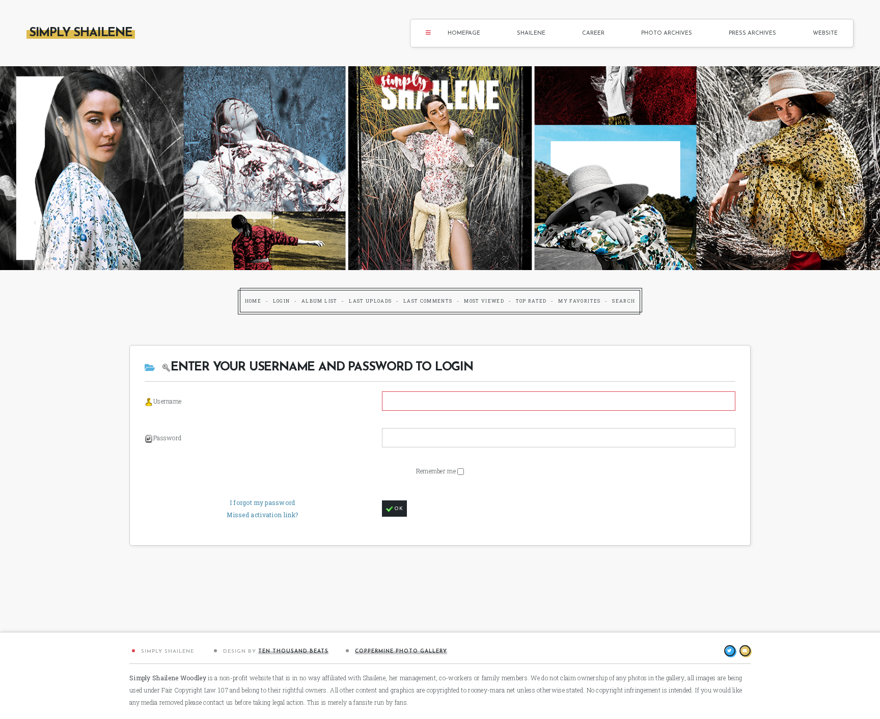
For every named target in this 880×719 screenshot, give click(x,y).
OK (398, 509)
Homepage (464, 33)
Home (253, 301)
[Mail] (745, 650)
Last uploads (370, 301)
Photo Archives (666, 33)
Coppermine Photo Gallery (401, 651)
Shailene (531, 33)
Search (623, 301)
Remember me (437, 471)
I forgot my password (262, 502)
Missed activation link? (262, 515)
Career (593, 33)
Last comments (428, 301)
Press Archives (752, 33)
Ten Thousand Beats (293, 651)
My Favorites (579, 301)
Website (825, 33)
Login (281, 301)
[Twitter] (729, 650)
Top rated (531, 301)
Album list (319, 301)
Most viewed (484, 301)
